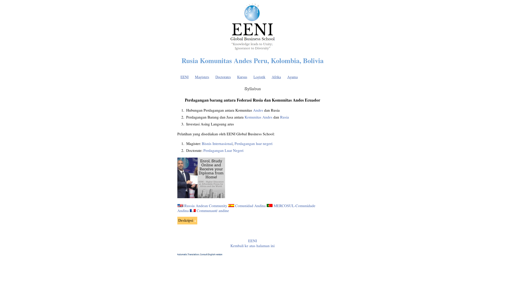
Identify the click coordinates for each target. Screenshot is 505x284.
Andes (258, 110)
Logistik (259, 76)
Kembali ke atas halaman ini (252, 245)
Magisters (202, 76)
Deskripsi (185, 220)
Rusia (284, 117)
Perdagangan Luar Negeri (223, 150)
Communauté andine (213, 210)
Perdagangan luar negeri (253, 143)
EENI (184, 76)
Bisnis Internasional (217, 143)
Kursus (242, 76)
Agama (292, 76)
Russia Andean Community (205, 205)
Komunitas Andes (258, 117)
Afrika (276, 76)
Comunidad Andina (250, 205)
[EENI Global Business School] (252, 51)
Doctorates (223, 76)
